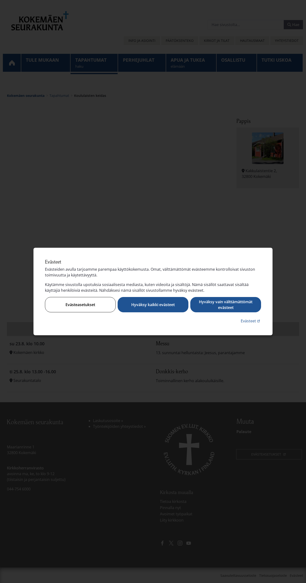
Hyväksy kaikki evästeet (153, 304)
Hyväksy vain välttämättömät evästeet (225, 304)
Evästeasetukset (80, 304)
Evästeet (251, 321)
